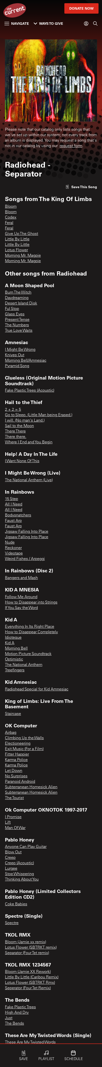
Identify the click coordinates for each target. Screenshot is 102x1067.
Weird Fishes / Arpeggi (25, 559)
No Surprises (16, 776)
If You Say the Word (21, 608)
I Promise (13, 817)
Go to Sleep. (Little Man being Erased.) (38, 415)
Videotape (14, 554)
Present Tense (17, 320)
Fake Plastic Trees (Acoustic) (29, 391)
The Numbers (17, 325)
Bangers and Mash (21, 578)
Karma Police (16, 760)
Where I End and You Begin (28, 442)
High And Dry (17, 1013)
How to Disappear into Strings (31, 603)
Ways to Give (51, 23)
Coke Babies (16, 904)
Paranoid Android (20, 782)
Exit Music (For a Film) (24, 749)
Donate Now (81, 8)
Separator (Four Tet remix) (27, 953)
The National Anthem (23, 665)
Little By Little (17, 239)
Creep (10, 858)
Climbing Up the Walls (24, 738)
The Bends (14, 1024)
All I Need (13, 505)
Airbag (10, 733)
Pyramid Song (17, 366)
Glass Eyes (15, 314)
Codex (10, 218)
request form (71, 146)
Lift (8, 823)
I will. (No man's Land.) (25, 421)
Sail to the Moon (19, 426)
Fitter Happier (17, 755)
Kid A (9, 643)
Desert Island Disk (21, 303)
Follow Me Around (21, 597)
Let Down (13, 771)
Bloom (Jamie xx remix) (25, 942)
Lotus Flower (16, 250)
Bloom (11, 207)
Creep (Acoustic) (19, 863)
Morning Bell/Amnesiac (25, 361)
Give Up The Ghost (21, 234)
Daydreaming (16, 298)
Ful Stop (12, 309)
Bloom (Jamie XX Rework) (28, 972)
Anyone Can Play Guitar (26, 847)
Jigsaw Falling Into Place (26, 532)
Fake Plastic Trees (20, 1007)
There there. (15, 437)
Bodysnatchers (18, 515)
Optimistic (14, 659)
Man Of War (15, 828)
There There (15, 431)
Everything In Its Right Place (29, 627)
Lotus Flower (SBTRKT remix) (31, 948)
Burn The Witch (18, 293)
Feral (9, 223)
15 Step (11, 499)
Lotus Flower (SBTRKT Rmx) (30, 983)
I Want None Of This (22, 461)
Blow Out (13, 852)
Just (8, 1018)
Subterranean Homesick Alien (31, 787)
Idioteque (13, 638)
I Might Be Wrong (20, 350)
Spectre (12, 923)
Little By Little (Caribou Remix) (31, 977)
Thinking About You (22, 880)
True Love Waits (18, 331)
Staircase (13, 714)
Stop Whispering (19, 874)
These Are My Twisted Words (30, 1042)
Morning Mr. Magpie (23, 256)
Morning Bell (16, 649)
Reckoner (13, 548)
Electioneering (17, 744)
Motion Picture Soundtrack (28, 654)
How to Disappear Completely (31, 632)
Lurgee (11, 869)
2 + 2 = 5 (13, 410)
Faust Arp (13, 521)
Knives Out (14, 355)
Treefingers (15, 670)
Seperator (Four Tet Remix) (28, 988)
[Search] (95, 23)
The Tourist (14, 798)
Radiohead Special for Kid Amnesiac (36, 689)
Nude (10, 543)
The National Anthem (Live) (29, 480)
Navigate (20, 23)
